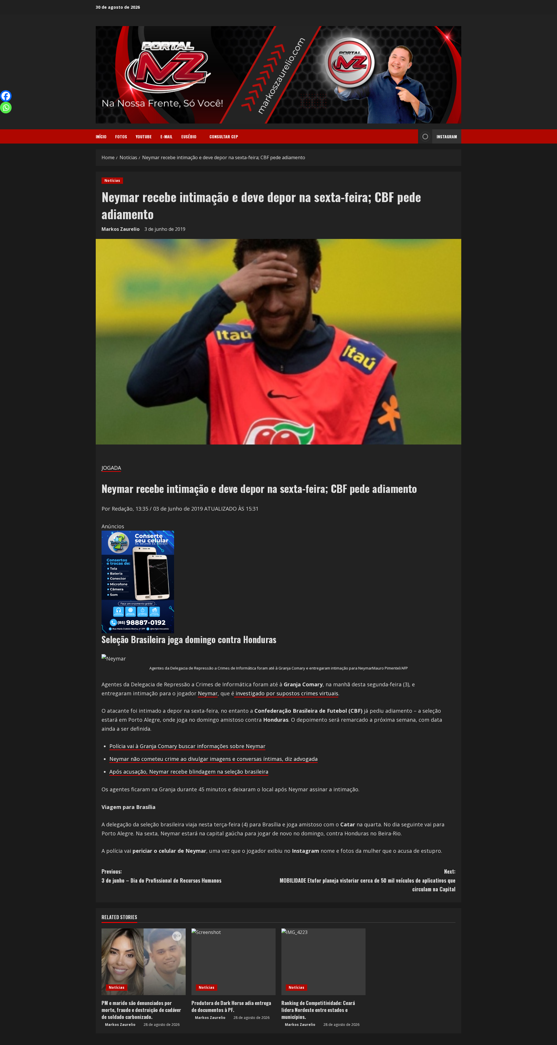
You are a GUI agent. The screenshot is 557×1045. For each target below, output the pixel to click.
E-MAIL (166, 136)
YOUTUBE (144, 136)
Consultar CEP (223, 136)
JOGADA (111, 467)
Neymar (208, 693)
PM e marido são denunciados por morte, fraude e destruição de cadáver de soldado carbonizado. (141, 1009)
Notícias (112, 180)
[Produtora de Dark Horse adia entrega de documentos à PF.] (233, 961)
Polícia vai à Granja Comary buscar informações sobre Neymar (187, 746)
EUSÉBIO (188, 136)
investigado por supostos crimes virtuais (286, 693)
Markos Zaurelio (121, 229)
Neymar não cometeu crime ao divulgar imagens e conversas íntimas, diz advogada (213, 758)
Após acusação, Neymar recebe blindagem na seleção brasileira (188, 771)
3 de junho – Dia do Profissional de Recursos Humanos (161, 876)
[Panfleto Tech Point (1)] (138, 581)
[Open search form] (412, 136)
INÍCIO (101, 136)
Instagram (447, 136)
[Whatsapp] (6, 107)
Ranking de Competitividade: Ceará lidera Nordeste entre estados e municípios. (318, 1009)
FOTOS (121, 136)
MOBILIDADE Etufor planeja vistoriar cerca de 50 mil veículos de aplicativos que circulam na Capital (367, 880)
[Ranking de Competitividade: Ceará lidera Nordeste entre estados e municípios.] (323, 961)
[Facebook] (6, 96)
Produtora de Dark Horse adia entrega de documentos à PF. (231, 1006)
